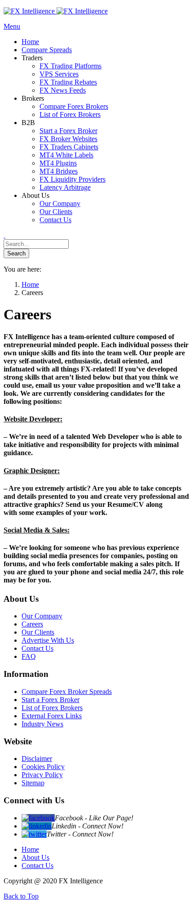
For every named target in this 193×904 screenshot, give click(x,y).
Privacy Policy (42, 775)
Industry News (42, 724)
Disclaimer (37, 758)
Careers (32, 624)
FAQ (29, 656)
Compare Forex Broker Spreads (67, 691)
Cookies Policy (43, 766)
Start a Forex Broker (50, 699)
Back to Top (21, 896)
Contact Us (37, 648)
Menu (12, 26)
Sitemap (33, 783)
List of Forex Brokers (52, 708)
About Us (35, 857)
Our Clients (38, 632)
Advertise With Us (48, 640)
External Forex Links (52, 716)
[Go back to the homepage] (56, 11)
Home (30, 849)
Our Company (42, 616)
